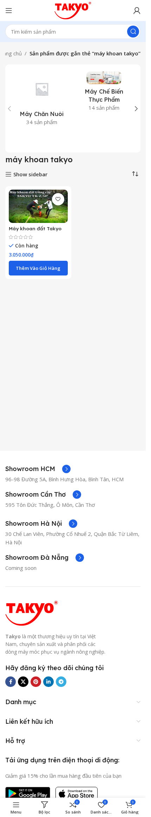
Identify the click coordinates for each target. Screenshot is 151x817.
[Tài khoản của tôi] (137, 11)
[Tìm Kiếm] (133, 32)
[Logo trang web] (73, 9)
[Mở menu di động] (9, 11)
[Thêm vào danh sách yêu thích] (58, 199)
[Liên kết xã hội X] (23, 681)
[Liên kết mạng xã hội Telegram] (61, 681)
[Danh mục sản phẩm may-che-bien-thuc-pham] (104, 93)
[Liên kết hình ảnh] (31, 612)
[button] (9, 109)
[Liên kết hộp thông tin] (38, 469)
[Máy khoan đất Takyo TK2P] (38, 206)
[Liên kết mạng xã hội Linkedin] (48, 681)
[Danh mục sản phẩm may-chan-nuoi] (41, 101)
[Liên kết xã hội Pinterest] (36, 681)
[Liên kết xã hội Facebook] (10, 681)
